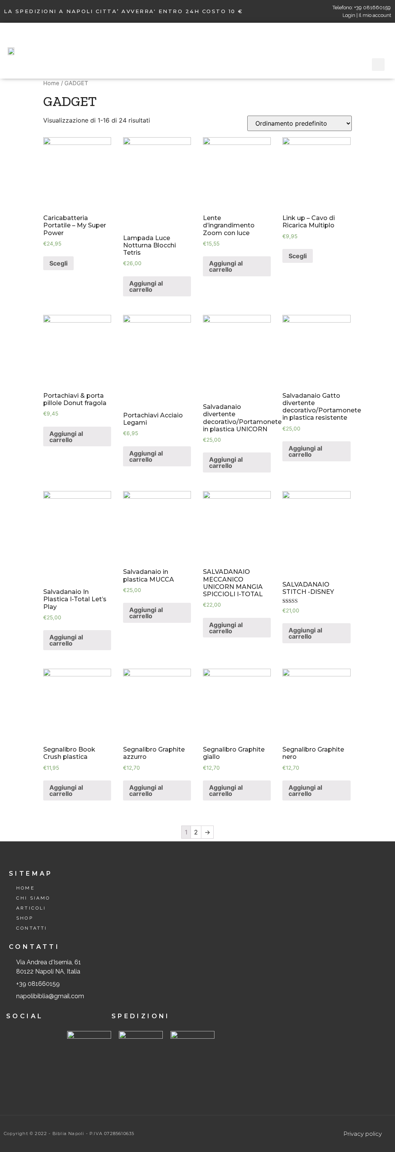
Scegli (58, 263)
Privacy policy (362, 1133)
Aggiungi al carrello (146, 286)
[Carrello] (381, 40)
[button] (213, 50)
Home (51, 83)
